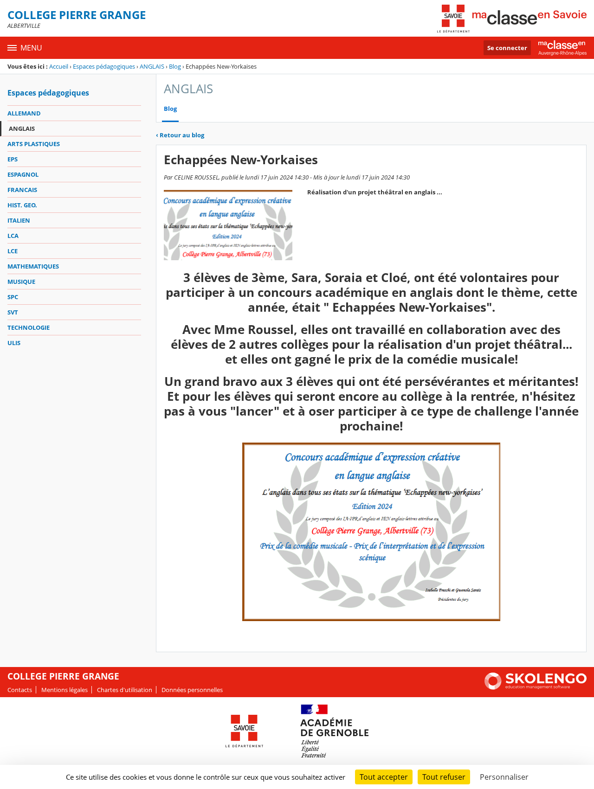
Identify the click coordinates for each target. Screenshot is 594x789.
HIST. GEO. (22, 205)
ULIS (13, 343)
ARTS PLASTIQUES (33, 144)
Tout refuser (443, 777)
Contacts (19, 689)
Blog (175, 66)
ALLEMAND (24, 113)
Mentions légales (64, 689)
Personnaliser (504, 777)
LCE (12, 251)
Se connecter (507, 48)
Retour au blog (180, 135)
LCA (13, 235)
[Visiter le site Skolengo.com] (535, 687)
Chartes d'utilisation (124, 689)
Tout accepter (384, 777)
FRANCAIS (22, 190)
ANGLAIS (152, 66)
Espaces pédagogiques (104, 66)
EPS (12, 159)
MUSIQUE (21, 281)
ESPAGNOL (23, 174)
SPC (12, 297)
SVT (12, 312)
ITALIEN (18, 220)
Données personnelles (192, 689)
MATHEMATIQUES (33, 266)
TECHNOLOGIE (28, 327)
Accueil (58, 66)
